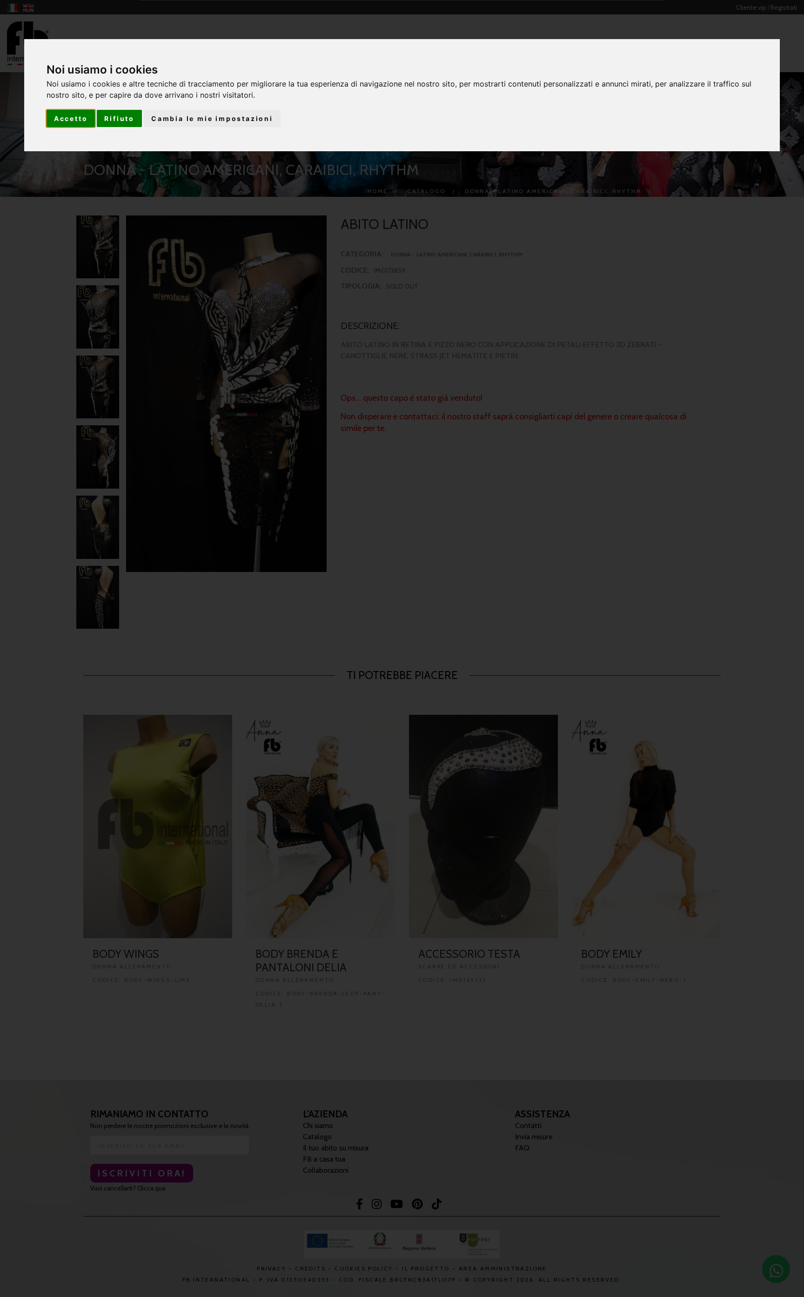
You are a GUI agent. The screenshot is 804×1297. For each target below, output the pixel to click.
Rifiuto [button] (119, 118)
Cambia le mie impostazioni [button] (212, 118)
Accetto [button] (71, 118)
